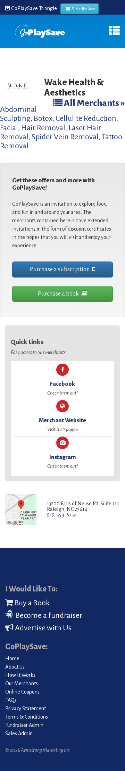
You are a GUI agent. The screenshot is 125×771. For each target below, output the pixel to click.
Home (12, 658)
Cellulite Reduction (86, 118)
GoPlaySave (40, 33)
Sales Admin (19, 733)
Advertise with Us (43, 628)
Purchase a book (59, 294)
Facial (9, 128)
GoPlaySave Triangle (33, 8)
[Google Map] (21, 510)
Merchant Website (62, 424)
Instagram (62, 461)
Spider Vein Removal (65, 137)
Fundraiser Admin (24, 725)
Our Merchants (21, 683)
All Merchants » (93, 103)
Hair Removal (43, 128)
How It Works (20, 675)
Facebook (62, 388)
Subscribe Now (82, 9)
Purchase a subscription (60, 269)
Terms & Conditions (26, 717)
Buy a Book (31, 603)
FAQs (11, 700)
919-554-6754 (62, 514)
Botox (43, 118)
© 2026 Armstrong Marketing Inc (37, 750)
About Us (15, 667)
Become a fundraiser (48, 615)
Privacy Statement (25, 708)
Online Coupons (22, 692)
